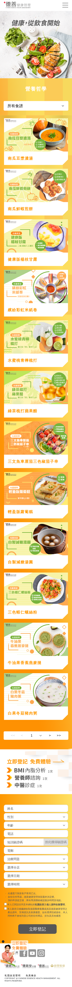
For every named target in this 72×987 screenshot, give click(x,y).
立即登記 (37, 929)
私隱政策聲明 (13, 975)
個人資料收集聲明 (55, 904)
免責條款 (31, 975)
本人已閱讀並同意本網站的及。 (37, 904)
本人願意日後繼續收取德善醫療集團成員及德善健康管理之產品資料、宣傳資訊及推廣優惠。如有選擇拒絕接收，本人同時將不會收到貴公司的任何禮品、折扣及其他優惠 (37, 912)
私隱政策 (39, 904)
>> (59, 735)
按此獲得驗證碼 (56, 842)
